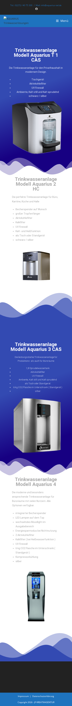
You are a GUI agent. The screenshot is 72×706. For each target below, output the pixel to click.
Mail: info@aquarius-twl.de (49, 5)
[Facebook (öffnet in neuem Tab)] (36, 8)
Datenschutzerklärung (43, 696)
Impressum (23, 696)
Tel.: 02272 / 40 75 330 (21, 5)
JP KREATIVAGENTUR (44, 702)
